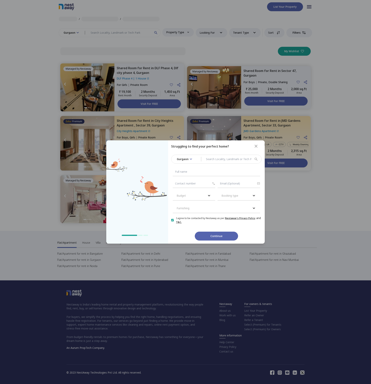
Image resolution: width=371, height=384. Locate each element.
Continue (216, 236)
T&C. (179, 222)
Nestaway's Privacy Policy (240, 218)
